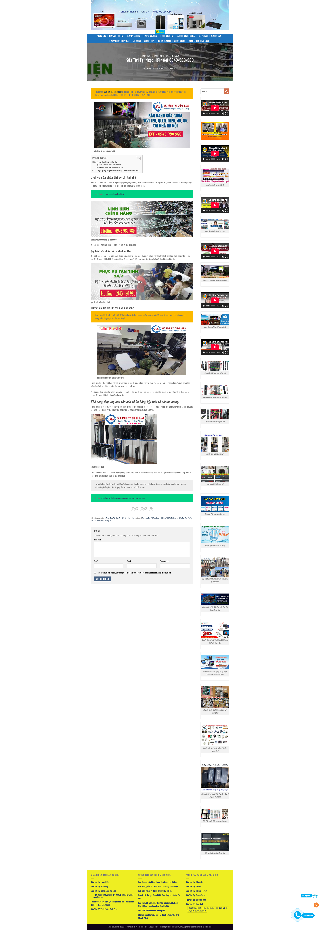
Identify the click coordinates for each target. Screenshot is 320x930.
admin (174, 68)
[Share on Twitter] (137, 509)
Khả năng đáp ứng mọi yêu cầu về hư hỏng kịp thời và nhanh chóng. (117, 170)
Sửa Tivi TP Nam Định (194, 904)
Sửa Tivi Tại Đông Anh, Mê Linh (103, 890)
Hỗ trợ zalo (306, 895)
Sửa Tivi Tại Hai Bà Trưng (196, 890)
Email (129, 561)
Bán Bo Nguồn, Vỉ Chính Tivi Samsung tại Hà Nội (158, 886)
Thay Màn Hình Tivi (116, 36)
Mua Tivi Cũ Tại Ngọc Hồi (171, 518)
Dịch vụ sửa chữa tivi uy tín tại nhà (105, 162)
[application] (215, 108)
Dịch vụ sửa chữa (150, 36)
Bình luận (98, 539)
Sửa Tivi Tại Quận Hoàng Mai (102, 521)
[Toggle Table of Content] (137, 158)
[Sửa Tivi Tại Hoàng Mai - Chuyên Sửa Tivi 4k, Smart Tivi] (160, 32)
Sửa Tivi (181, 518)
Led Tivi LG (137, 41)
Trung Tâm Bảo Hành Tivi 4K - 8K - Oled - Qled (160, 56)
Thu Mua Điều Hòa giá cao (199, 41)
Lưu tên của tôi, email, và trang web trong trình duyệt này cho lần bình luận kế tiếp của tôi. (134, 572)
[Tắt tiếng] (223, 113)
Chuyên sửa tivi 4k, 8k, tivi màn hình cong (110, 167)
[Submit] (226, 91)
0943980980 (309, 915)
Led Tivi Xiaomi (180, 41)
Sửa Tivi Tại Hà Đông (99, 886)
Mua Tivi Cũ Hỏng (133, 36)
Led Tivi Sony (149, 41)
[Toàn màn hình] (226, 113)
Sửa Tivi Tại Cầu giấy (194, 882)
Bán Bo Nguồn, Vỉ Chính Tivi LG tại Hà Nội (155, 890)
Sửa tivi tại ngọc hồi (112, 91)
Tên (96, 561)
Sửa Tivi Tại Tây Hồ (193, 886)
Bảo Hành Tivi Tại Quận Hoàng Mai (152, 518)
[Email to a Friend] (142, 509)
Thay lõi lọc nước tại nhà (196, 899)
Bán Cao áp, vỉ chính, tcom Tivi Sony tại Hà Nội (157, 882)
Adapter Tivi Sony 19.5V (120, 41)
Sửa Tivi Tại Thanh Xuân (195, 895)
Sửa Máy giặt (216, 36)
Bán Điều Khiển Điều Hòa (186, 36)
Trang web (164, 561)
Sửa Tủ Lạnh (203, 36)
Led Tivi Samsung (164, 41)
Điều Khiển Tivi (167, 36)
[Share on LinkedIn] (151, 509)
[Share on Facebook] (133, 509)
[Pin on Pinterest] (146, 509)
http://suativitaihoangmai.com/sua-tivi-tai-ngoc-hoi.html (123, 498)
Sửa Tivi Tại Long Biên (100, 882)
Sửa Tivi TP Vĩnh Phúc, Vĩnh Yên (103, 909)
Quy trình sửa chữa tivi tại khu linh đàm (109, 164)
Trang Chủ (101, 36)
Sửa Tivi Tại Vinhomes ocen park (151, 910)
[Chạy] (204, 113)
